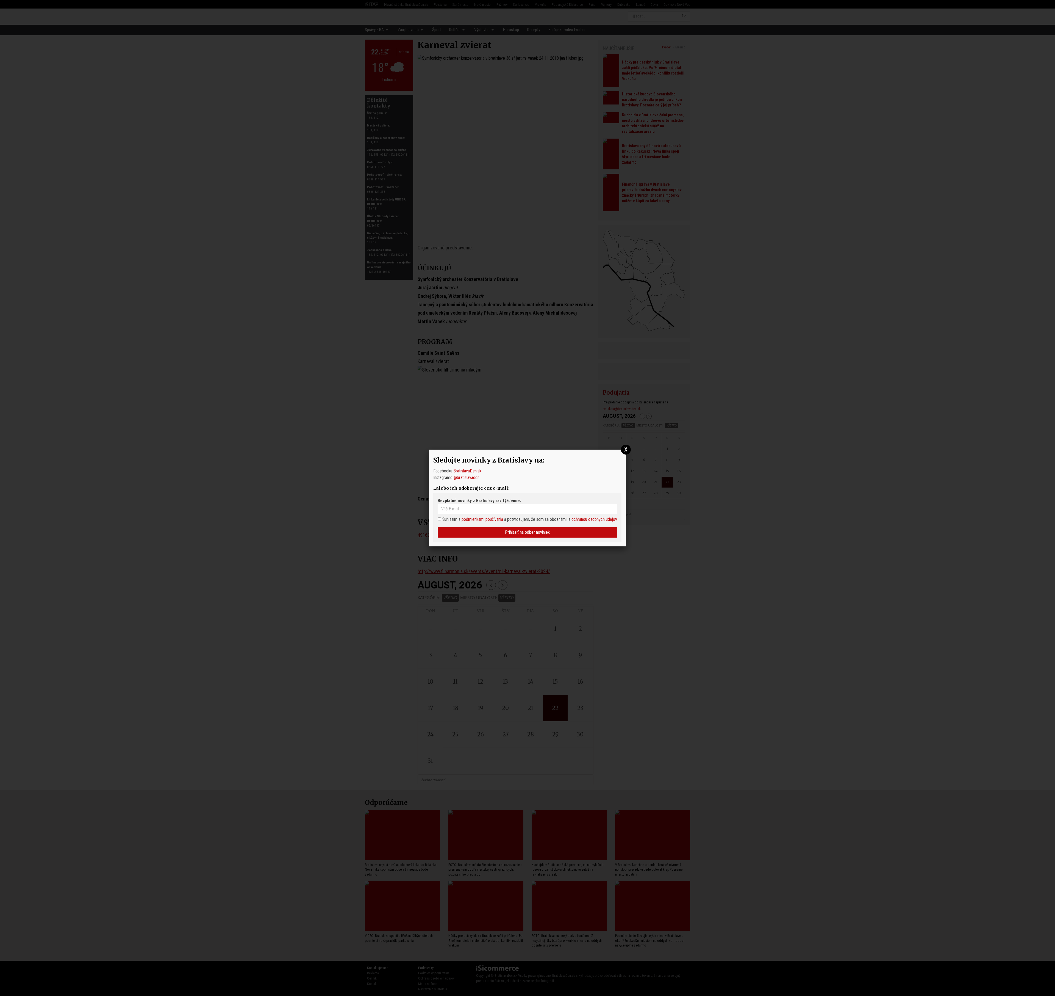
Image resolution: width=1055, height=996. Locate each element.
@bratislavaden (466, 477)
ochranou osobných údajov (594, 519)
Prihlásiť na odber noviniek (527, 532)
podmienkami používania (482, 519)
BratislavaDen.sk (467, 471)
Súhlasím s (450, 519)
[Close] (626, 450)
